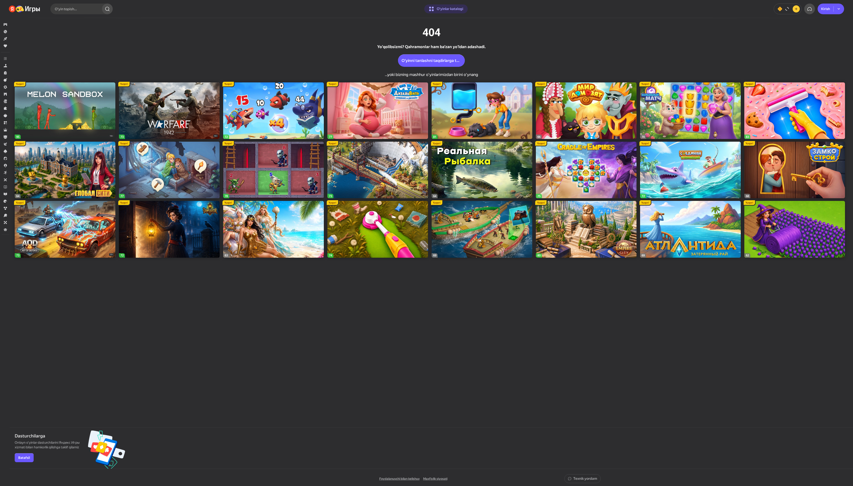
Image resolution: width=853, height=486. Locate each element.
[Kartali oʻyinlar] (5, 151)
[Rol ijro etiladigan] (5, 129)
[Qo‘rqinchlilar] (5, 72)
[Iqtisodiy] (5, 101)
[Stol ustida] (5, 222)
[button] (5, 24)
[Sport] (5, 215)
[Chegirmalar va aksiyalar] (5, 31)
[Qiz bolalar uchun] (5, 158)
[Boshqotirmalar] (5, 108)
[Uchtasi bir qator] (5, 122)
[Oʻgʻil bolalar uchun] (5, 137)
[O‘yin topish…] (107, 9)
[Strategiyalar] (5, 94)
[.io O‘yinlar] (5, 165)
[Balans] (788, 9)
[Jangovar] (5, 80)
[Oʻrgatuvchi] (5, 194)
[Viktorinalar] (5, 229)
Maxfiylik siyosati (435, 478)
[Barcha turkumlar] (5, 58)
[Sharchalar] (5, 208)
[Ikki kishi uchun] (5, 179)
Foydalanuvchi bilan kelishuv (399, 478)
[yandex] (24, 9)
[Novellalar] (5, 186)
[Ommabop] (5, 45)
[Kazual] (5, 115)
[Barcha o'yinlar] (5, 24)
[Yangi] (5, 38)
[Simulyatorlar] (5, 65)
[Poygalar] (5, 201)
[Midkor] (5, 87)
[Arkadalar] (5, 172)
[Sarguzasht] (5, 144)
